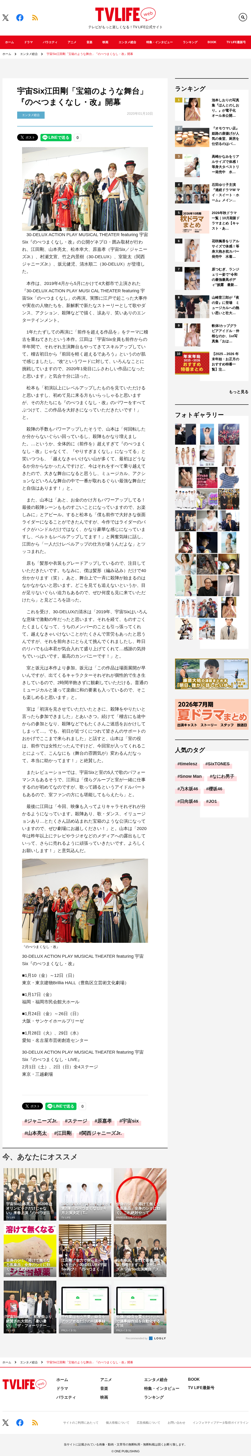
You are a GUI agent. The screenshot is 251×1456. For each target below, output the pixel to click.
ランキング (190, 42)
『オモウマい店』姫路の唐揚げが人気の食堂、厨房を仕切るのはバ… (225, 136)
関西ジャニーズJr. (102, 1133)
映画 (105, 42)
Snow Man (191, 776)
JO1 (213, 801)
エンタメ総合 (127, 42)
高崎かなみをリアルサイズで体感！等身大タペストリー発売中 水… (225, 164)
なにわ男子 (223, 776)
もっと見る (239, 392)
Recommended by (137, 1338)
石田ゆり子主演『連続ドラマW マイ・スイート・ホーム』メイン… (226, 192)
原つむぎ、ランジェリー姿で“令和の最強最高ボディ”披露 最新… (225, 277)
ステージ (77, 1121)
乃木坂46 (189, 788)
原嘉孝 (104, 1121)
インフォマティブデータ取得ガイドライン (221, 1422)
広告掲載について (148, 1422)
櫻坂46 (215, 788)
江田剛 (64, 1133)
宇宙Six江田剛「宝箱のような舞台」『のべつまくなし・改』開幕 (90, 54)
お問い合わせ (176, 1422)
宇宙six (130, 1121)
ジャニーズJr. (42, 1121)
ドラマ (28, 42)
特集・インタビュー (159, 42)
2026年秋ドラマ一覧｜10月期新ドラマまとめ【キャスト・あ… (226, 220)
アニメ (72, 42)
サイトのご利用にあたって (81, 1422)
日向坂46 (189, 801)
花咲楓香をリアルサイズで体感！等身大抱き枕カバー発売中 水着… (225, 248)
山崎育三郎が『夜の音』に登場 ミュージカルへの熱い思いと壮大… (225, 305)
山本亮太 (37, 1133)
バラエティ (50, 42)
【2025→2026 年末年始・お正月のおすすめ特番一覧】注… (225, 361)
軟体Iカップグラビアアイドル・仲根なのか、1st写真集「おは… (225, 333)
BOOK (212, 42)
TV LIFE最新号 (236, 42)
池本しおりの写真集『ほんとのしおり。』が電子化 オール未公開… (225, 107)
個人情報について (117, 1422)
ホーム (9, 42)
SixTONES (219, 763)
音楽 (89, 42)
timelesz (188, 763)
